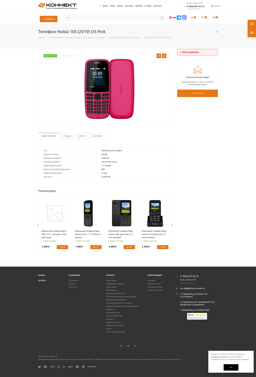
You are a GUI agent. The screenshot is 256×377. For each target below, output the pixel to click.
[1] (64, 55)
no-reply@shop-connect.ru (192, 288)
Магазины (151, 280)
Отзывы (67, 136)
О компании (73, 280)
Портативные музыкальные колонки (121, 296)
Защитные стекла (113, 322)
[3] (68, 55)
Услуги (42, 280)
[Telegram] (179, 17)
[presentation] (38, 225)
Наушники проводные (115, 325)
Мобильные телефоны (115, 284)
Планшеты (110, 309)
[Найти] (162, 17)
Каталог (110, 275)
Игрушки (109, 319)
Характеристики (48, 136)
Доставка (97, 136)
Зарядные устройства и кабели (119, 303)
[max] (184, 17)
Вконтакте (121, 346)
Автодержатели (113, 312)
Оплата (82, 136)
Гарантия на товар (155, 290)
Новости (72, 284)
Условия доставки (154, 287)
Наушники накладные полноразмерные (122, 306)
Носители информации (115, 332)
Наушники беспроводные (116, 300)
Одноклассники (135, 346)
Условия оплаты (154, 284)
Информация (154, 275)
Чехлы (108, 328)
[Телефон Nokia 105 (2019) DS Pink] (109, 89)
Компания (74, 275)
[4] (70, 55)
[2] (66, 55)
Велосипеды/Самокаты (115, 293)
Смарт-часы (111, 287)
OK (231, 367)
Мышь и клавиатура (114, 316)
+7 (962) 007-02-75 (195, 6)
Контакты (73, 287)
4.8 (174, 18)
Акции (41, 275)
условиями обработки (220, 357)
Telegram (128, 346)
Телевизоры (111, 290)
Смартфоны (111, 280)
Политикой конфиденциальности (167, 359)
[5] (73, 55)
